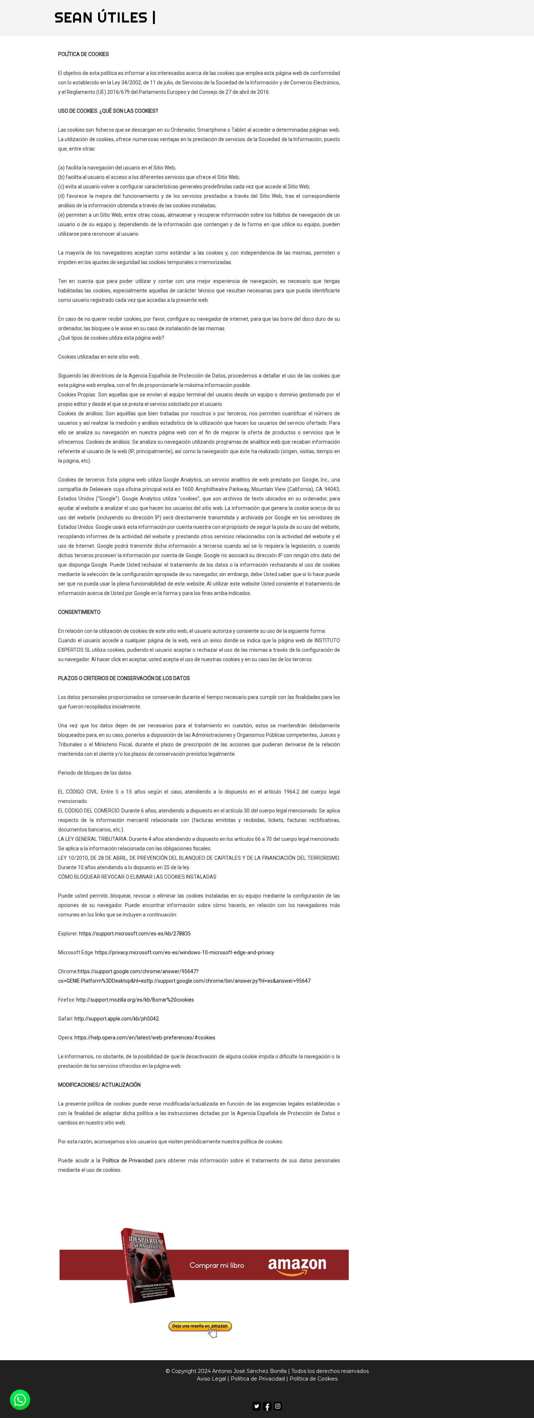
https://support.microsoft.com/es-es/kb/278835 (135, 933)
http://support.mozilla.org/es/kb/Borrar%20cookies (135, 1000)
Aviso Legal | (213, 1378)
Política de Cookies (313, 1378)
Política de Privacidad (127, 1160)
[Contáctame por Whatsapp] (20, 1399)
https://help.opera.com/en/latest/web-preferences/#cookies (144, 1037)
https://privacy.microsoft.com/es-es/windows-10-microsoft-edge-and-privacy (184, 952)
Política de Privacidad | (259, 1378)
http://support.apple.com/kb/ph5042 (116, 1019)
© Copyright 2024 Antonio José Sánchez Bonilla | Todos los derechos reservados (267, 1371)
